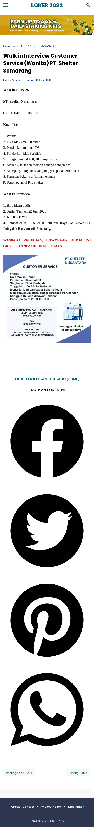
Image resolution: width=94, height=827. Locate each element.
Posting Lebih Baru (19, 773)
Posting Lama (77, 773)
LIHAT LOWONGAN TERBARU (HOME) (47, 379)
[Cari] (88, 6)
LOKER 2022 (47, 5)
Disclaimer (76, 806)
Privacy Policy (51, 806)
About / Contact (22, 806)
